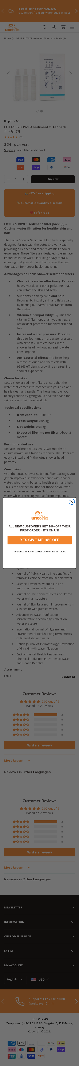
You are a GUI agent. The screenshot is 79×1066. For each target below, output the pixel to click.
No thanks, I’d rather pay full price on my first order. (39, 551)
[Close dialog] (72, 502)
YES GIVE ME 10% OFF (39, 540)
